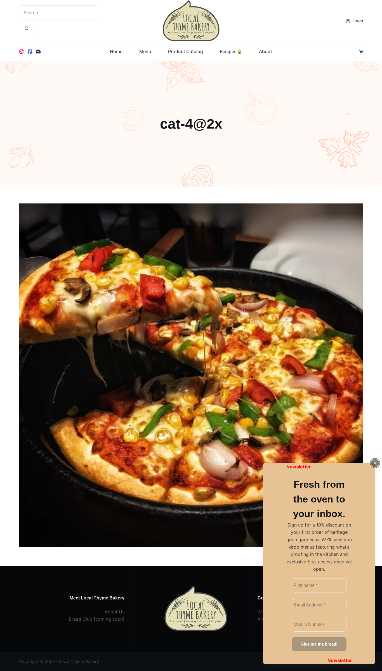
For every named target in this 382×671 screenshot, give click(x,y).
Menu (145, 51)
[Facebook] (29, 51)
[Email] (38, 51)
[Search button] (26, 28)
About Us (114, 612)
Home (116, 51)
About (265, 51)
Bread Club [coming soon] (96, 619)
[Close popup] (375, 463)
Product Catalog (185, 51)
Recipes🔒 (231, 51)
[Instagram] (21, 51)
